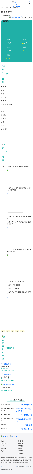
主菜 (3, 331)
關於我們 (20, 441)
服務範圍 (20, 446)
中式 (17, 331)
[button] (26, 17)
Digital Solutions (6, 451)
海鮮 (22, 331)
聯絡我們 (20, 443)
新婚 (2, 441)
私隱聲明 (20, 451)
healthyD (4, 446)
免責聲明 (20, 453)
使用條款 (20, 448)
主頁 (2, 8)
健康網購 (3, 448)
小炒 (8, 331)
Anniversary (4, 443)
